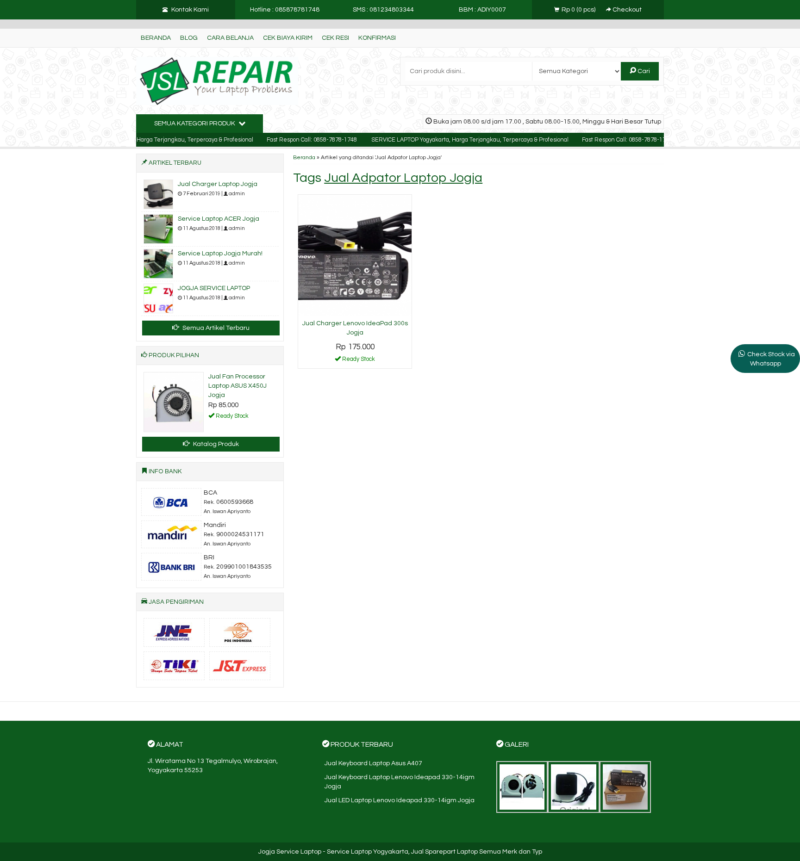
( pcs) (579, 9)
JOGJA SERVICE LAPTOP (214, 288)
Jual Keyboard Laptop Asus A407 (373, 763)
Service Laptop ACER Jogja (218, 219)
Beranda (156, 38)
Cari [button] (643, 71)
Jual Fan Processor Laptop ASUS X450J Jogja (237, 385)
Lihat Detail (358, 361)
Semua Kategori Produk (195, 123)
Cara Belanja (230, 38)
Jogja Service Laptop (289, 852)
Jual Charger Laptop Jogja (217, 184)
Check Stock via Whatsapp (771, 359)
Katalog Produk (215, 444)
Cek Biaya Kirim (287, 38)
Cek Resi (335, 38)
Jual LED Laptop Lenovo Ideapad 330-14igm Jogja (400, 800)
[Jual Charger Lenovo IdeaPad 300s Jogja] (355, 255)
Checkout (626, 9)
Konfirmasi (377, 38)
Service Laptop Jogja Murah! (220, 253)
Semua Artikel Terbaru (215, 328)
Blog (189, 38)
